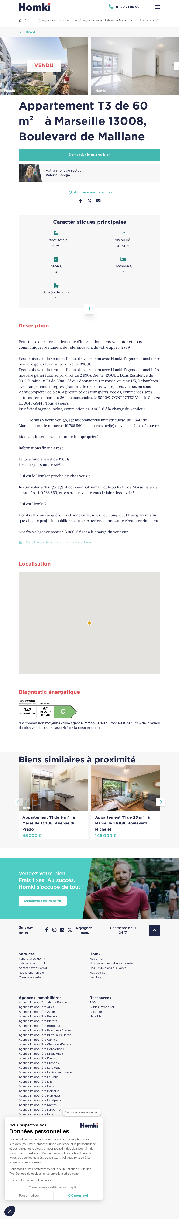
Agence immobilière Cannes (38, 1040)
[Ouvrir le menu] (157, 7)
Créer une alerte (30, 977)
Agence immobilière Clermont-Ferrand (45, 1044)
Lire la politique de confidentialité (30, 1180)
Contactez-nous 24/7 (123, 930)
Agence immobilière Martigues (40, 1096)
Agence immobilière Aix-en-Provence (44, 1002)
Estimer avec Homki (32, 963)
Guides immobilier (102, 1007)
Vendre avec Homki (32, 959)
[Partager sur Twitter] (89, 201)
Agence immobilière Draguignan (41, 1054)
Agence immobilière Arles (36, 1007)
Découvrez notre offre (42, 901)
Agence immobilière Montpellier (40, 1100)
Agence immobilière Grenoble (39, 1063)
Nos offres (97, 959)
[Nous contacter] (98, 201)
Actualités (96, 1012)
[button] (9, 1211)
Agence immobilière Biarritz (38, 1021)
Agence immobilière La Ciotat (39, 1068)
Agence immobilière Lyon (36, 1086)
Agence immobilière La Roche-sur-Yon (45, 1072)
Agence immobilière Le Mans (38, 1077)
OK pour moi (78, 1195)
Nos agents (97, 973)
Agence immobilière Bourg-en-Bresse (45, 1030)
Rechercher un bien (32, 973)
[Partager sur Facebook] (80, 201)
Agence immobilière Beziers (38, 1016)
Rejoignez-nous (84, 930)
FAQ (93, 1002)
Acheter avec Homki (33, 968)
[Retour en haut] (154, 930)
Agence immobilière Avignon (38, 1012)
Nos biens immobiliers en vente (111, 963)
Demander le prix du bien (89, 154)
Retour (30, 32)
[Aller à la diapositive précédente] (18, 802)
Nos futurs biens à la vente (108, 968)
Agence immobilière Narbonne (40, 1110)
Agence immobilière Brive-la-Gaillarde (45, 1035)
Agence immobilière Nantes (38, 1105)
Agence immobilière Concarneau (41, 1049)
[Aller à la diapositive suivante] (160, 802)
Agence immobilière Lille (35, 1082)
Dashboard (97, 977)
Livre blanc (97, 1016)
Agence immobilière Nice (36, 1114)
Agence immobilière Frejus (37, 1058)
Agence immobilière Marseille (39, 1091)
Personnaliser (29, 1195)
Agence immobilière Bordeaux (40, 1026)
